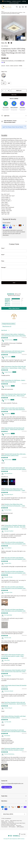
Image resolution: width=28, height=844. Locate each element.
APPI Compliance (12, 826)
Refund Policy (11, 821)
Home (2, 11)
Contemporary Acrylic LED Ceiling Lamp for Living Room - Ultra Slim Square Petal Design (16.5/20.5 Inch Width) (13, 13)
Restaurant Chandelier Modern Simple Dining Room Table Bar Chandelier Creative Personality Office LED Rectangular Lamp (12, 750)
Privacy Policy (18, 825)
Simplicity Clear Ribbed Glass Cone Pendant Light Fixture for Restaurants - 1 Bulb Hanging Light (13, 490)
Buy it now (14, 94)
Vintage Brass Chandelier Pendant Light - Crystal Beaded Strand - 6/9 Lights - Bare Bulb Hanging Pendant (13, 527)
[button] (22, 6)
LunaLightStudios (7, 818)
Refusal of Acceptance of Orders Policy (8, 824)
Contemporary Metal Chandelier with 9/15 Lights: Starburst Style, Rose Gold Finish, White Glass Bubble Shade (13, 671)
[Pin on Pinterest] (11, 43)
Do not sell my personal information (8, 825)
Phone (2, 261)
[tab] (4, 135)
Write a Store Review (14, 308)
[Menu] (25, 6)
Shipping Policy (4, 821)
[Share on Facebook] (8, 43)
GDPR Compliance (20, 826)
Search (2, 820)
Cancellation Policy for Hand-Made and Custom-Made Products (13, 823)
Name (2, 248)
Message (3, 267)
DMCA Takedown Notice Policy (16, 820)
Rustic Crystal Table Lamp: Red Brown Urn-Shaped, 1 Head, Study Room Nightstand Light (13, 409)
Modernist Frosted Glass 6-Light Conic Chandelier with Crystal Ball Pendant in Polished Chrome (13, 731)
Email (2, 254)
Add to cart (18, 90)
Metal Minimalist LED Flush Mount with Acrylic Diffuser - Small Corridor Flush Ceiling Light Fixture (12, 429)
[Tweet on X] (6, 43)
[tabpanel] (14, 176)
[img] (14, 294)
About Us (7, 820)
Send (14, 282)
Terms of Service (4, 826)
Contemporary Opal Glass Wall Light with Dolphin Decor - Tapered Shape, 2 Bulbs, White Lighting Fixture (13, 368)
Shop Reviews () (6, 326)
